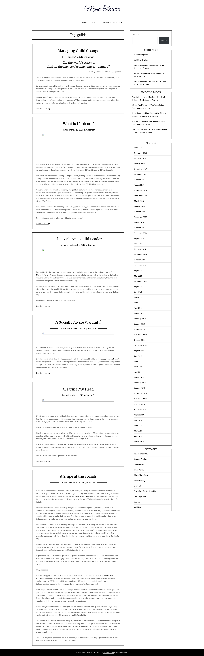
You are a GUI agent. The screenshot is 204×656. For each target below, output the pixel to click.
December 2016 (140, 190)
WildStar (137, 507)
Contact (117, 22)
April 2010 (138, 436)
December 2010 (140, 393)
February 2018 (140, 158)
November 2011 (140, 335)
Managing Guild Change (78, 51)
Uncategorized (140, 496)
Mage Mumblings (141, 475)
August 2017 (139, 185)
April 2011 (138, 372)
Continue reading (43, 108)
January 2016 (139, 206)
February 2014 (140, 249)
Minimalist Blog (108, 653)
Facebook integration (107, 359)
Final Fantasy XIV (141, 454)
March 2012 (139, 313)
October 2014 (139, 228)
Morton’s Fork (42, 275)
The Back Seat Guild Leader (78, 239)
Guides (95, 22)
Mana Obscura (102, 9)
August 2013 (139, 270)
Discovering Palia (141, 54)
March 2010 (139, 441)
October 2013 (139, 260)
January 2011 (139, 388)
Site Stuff (138, 486)
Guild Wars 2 (139, 470)
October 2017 (139, 180)
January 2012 (139, 324)
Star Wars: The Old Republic (145, 491)
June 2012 (138, 297)
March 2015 (139, 222)
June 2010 (138, 425)
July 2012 (138, 292)
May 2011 (138, 367)
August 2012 (139, 286)
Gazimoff (90, 57)
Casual (39, 190)
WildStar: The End (141, 60)
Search (135, 34)
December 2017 (140, 169)
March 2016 (139, 201)
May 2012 (138, 302)
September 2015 (140, 217)
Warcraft (137, 502)
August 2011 (139, 351)
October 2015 (139, 212)
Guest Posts (139, 464)
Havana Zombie (81, 496)
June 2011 (138, 361)
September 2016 (140, 196)
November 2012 (140, 281)
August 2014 (139, 238)
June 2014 (138, 244)
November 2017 (140, 174)
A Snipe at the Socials (78, 476)
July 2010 (138, 420)
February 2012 (140, 319)
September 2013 (140, 265)
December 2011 (140, 329)
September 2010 (140, 409)
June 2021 (138, 148)
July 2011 (138, 356)
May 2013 (138, 276)
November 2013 (140, 254)
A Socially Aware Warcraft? (78, 322)
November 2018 (140, 153)
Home (85, 22)
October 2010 (139, 404)
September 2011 (140, 345)
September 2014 (140, 233)
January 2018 (139, 164)
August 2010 (139, 415)
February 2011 (140, 383)
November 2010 (140, 399)
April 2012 (138, 308)
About (106, 22)
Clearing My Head (78, 389)
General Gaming (140, 459)
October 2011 (139, 340)
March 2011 (139, 377)
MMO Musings (140, 480)
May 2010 (138, 431)
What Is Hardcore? (78, 123)
